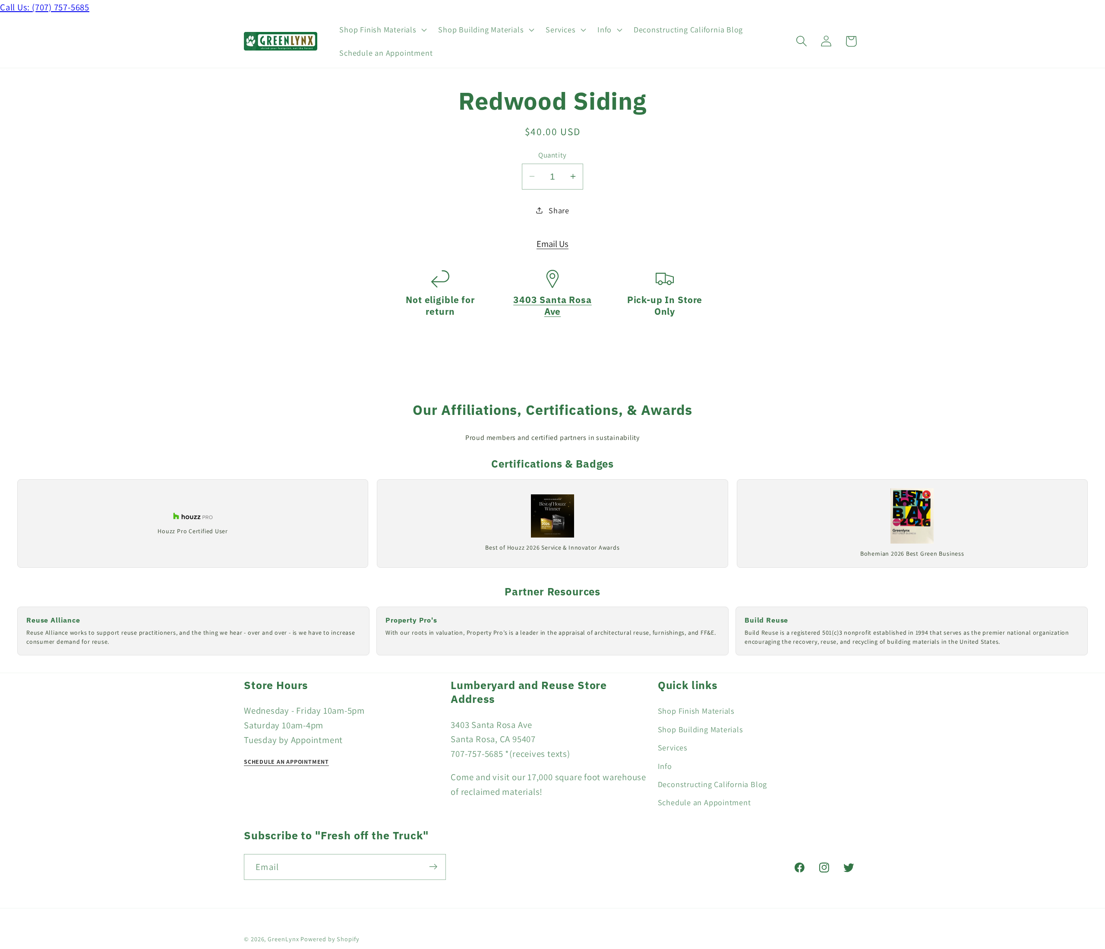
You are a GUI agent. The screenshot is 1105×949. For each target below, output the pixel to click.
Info (665, 765)
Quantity (552, 154)
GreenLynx (283, 938)
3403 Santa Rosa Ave (552, 305)
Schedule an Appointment (704, 802)
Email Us (552, 243)
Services (673, 747)
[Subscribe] (433, 867)
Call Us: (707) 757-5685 (44, 7)
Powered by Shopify (329, 938)
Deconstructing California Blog (712, 784)
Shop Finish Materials (696, 710)
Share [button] (559, 210)
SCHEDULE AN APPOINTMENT (286, 762)
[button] (382, 29)
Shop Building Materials (700, 729)
